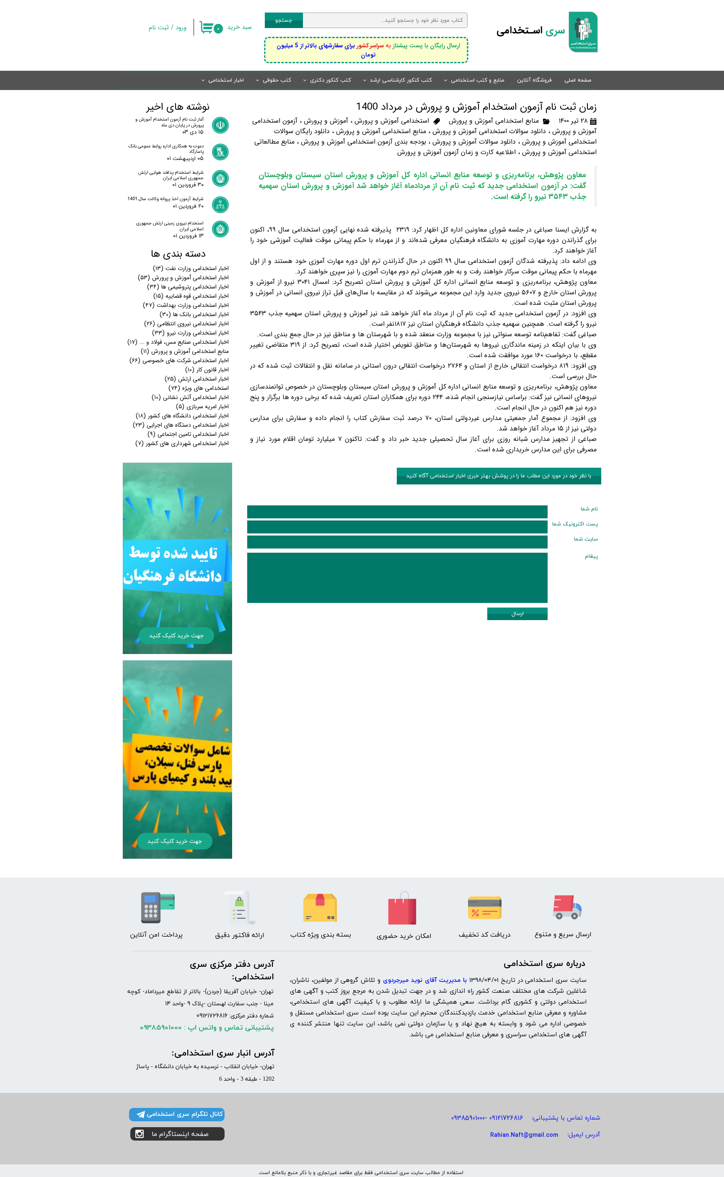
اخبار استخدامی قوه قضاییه (191, 296)
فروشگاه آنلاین (534, 80)
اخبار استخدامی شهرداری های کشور (182, 443)
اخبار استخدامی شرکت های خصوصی (179, 360)
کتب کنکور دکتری (330, 80)
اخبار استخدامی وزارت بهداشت (186, 305)
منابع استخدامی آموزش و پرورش (494, 121)
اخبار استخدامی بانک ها (194, 314)
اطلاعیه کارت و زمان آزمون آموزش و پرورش (456, 152)
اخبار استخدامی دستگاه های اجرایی (181, 425)
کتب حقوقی (277, 80)
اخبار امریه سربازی (202, 406)
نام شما (589, 509)
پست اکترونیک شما (575, 524)
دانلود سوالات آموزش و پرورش (474, 142)
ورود (181, 28)
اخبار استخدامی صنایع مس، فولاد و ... (178, 342)
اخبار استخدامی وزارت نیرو (190, 332)
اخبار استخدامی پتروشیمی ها (188, 286)
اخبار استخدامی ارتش (197, 379)
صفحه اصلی (577, 80)
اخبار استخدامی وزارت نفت (191, 268)
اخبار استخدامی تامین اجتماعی (188, 434)
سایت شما (586, 539)
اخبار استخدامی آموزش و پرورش (183, 277)
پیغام (591, 556)
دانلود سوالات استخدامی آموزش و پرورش (489, 131)
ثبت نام (159, 28)
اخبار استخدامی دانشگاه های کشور (182, 415)
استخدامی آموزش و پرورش (391, 121)
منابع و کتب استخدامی (477, 80)
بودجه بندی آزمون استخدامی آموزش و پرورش (363, 142)
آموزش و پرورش (326, 121)
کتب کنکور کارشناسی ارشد (401, 80)
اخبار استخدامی (226, 80)
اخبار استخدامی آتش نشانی (190, 397)
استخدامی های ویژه (198, 388)
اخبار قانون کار (207, 369)
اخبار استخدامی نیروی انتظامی (186, 323)
